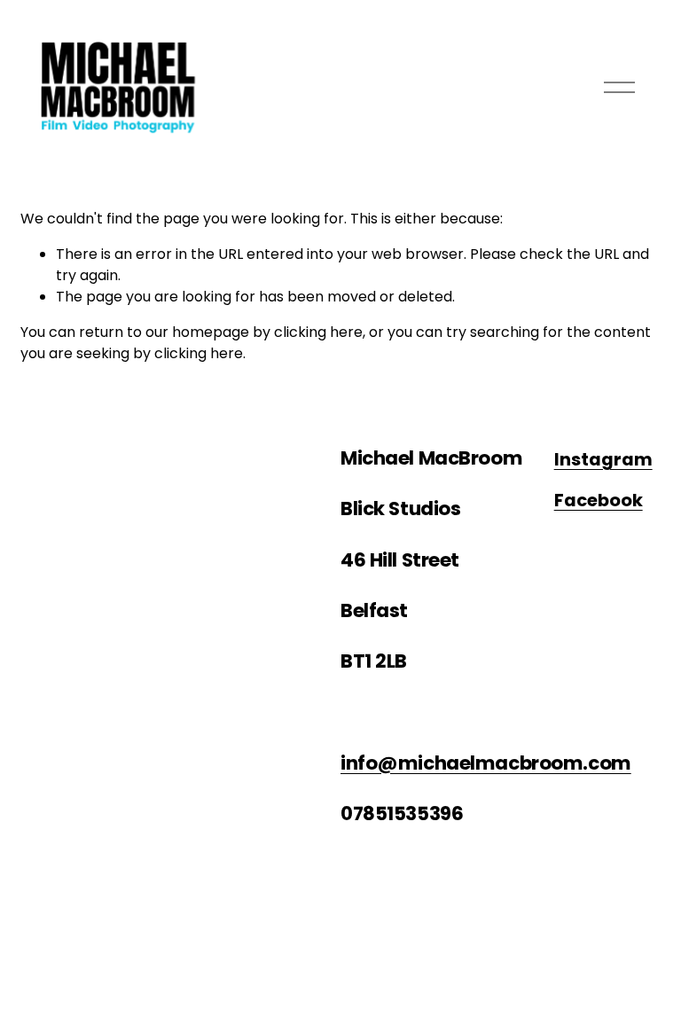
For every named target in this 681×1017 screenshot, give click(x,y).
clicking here (318, 332)
